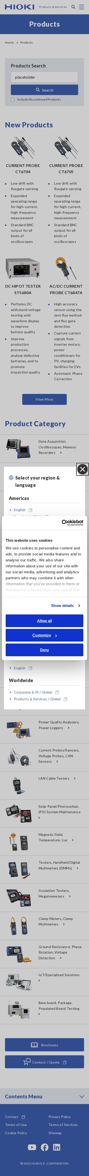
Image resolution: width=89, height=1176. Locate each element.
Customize (41, 635)
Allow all (44, 621)
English (20, 510)
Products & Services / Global (37, 699)
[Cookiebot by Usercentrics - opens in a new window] (62, 523)
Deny (44, 650)
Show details (62, 605)
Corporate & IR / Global (33, 692)
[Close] (82, 469)
